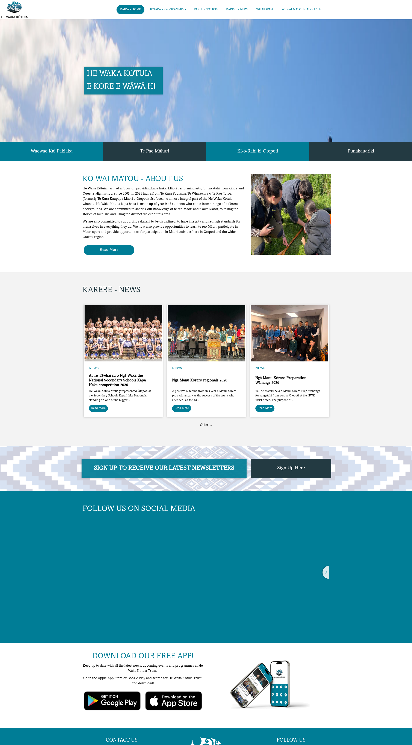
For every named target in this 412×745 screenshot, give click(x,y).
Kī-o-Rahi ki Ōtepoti (257, 151)
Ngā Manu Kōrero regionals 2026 (199, 380)
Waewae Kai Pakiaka (52, 151)
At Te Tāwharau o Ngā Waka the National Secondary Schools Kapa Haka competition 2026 (117, 380)
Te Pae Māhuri (154, 151)
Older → (206, 425)
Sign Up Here (291, 468)
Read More (109, 250)
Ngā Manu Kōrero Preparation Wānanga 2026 (280, 380)
